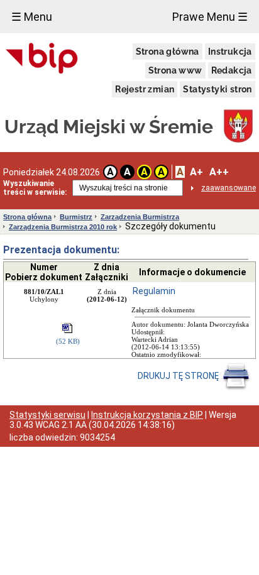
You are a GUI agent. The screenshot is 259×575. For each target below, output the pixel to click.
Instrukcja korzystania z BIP (147, 415)
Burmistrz (76, 217)
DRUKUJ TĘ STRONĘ (179, 376)
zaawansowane (228, 187)
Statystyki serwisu (47, 415)
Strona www (175, 70)
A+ (196, 172)
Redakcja (231, 70)
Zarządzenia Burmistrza (140, 217)
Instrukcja (230, 52)
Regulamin (154, 291)
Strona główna (167, 52)
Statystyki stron (217, 89)
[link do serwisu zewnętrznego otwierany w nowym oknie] (42, 59)
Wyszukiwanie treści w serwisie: (35, 188)
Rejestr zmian (144, 89)
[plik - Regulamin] (68, 329)
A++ (219, 172)
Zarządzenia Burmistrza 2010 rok (63, 227)
